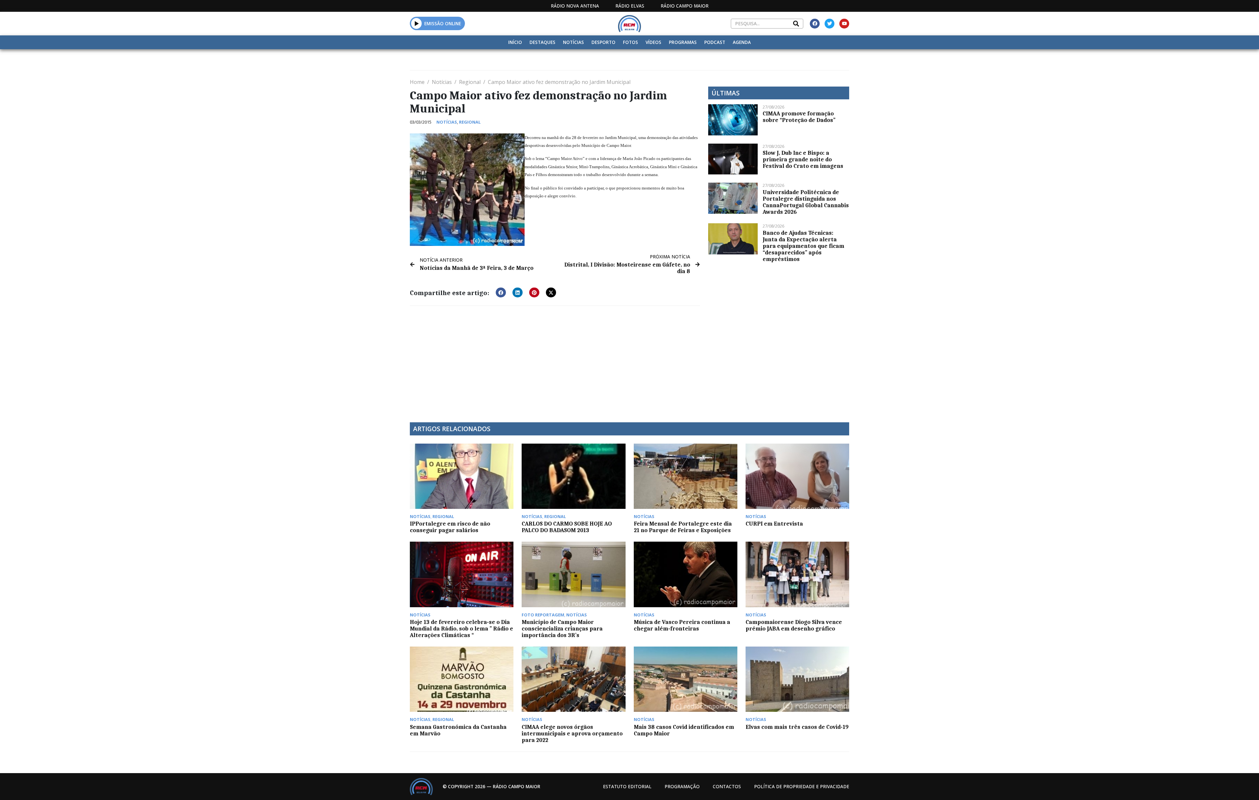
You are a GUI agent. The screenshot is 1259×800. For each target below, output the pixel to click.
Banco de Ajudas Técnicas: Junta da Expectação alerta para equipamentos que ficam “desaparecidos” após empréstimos (803, 246)
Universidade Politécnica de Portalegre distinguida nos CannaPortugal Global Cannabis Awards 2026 (806, 202)
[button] (416, 23)
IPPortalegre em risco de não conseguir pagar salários (450, 526)
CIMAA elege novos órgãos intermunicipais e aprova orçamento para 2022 (572, 733)
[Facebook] (815, 24)
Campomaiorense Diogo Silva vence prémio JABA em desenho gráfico (794, 625)
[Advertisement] (555, 360)
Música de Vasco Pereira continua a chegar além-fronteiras (682, 625)
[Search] (796, 23)
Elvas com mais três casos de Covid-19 (797, 727)
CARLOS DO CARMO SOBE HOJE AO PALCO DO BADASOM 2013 (567, 526)
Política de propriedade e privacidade (801, 786)
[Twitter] (829, 24)
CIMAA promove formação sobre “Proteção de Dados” (799, 116)
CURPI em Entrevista (774, 523)
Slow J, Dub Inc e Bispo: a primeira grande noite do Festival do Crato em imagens (803, 159)
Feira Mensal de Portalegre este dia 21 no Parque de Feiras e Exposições (683, 526)
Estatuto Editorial (627, 786)
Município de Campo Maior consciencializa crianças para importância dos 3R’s (562, 628)
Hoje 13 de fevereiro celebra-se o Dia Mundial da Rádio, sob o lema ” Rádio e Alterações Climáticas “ (461, 628)
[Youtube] (844, 24)
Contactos (727, 786)
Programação (682, 786)
